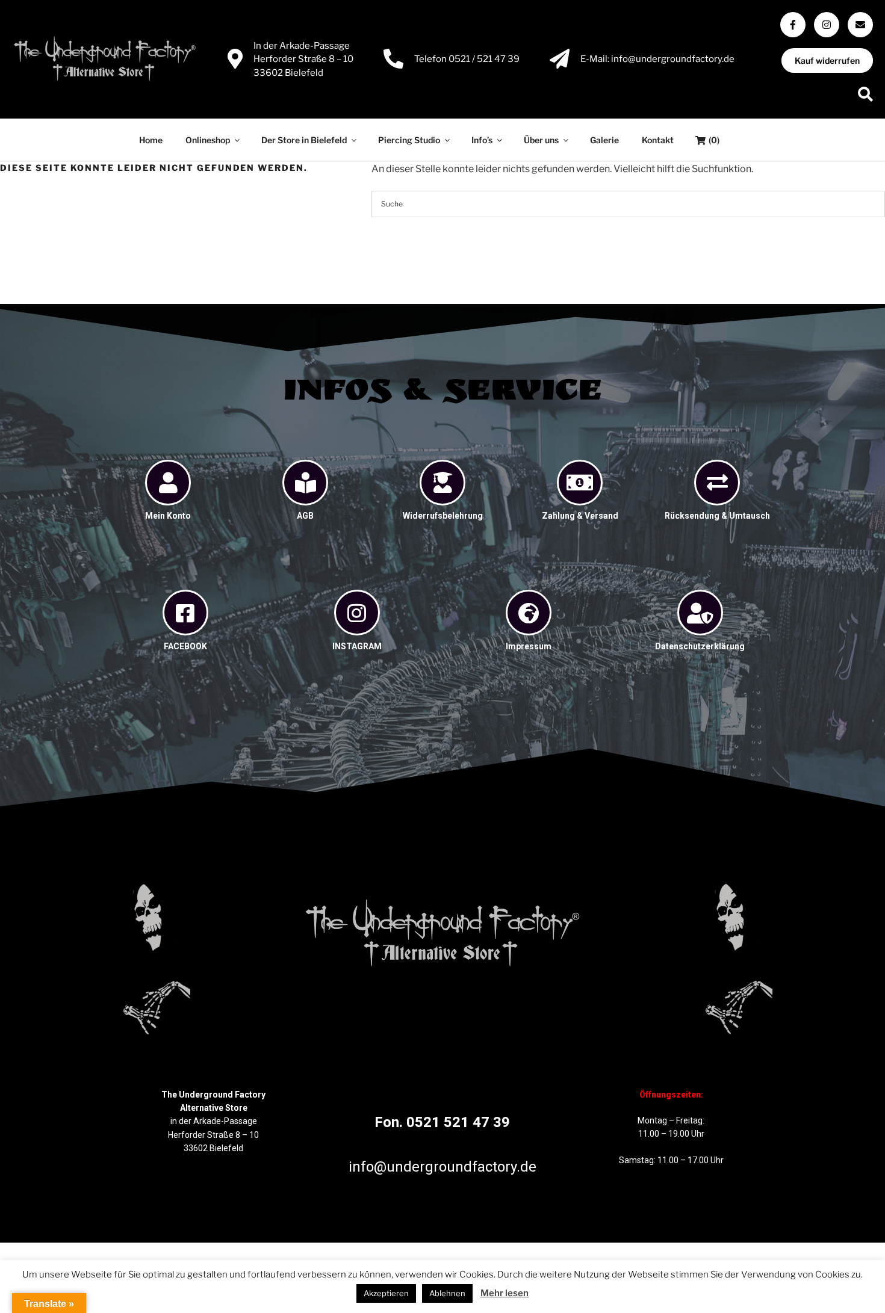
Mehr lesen (504, 1293)
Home (151, 140)
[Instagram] (826, 24)
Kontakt (658, 140)
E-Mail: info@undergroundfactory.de (657, 59)
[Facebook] (793, 24)
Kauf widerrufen (827, 60)
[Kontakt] (860, 24)
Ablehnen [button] (447, 1293)
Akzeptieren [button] (386, 1293)
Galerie (604, 140)
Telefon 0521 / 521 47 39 (467, 59)
